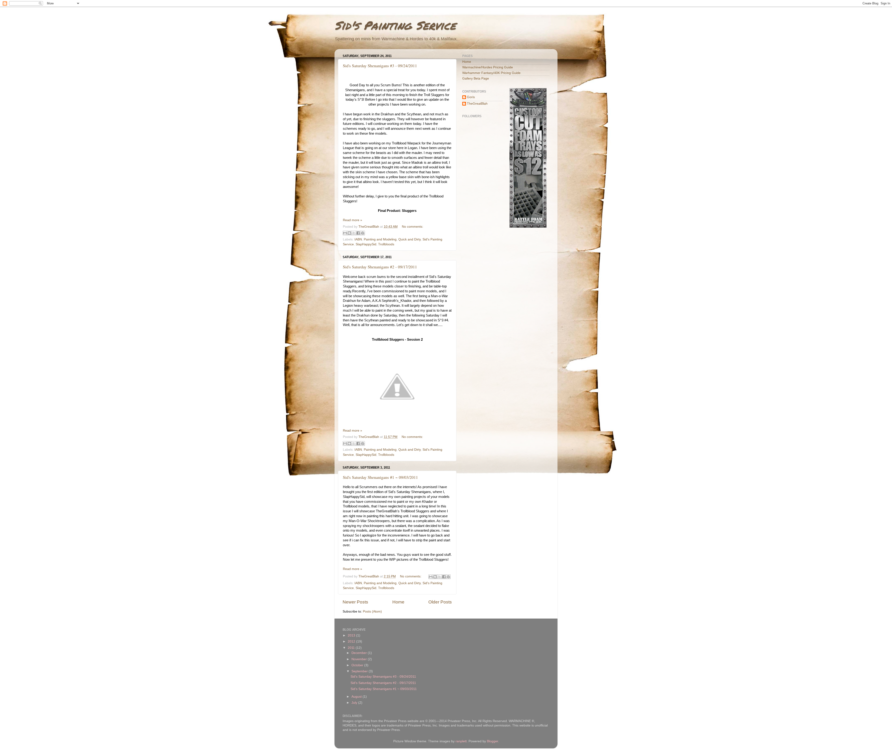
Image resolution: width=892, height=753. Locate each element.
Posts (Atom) (372, 611)
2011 (352, 648)
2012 (352, 641)
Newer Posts (355, 602)
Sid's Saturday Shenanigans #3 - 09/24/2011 (380, 65)
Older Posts (440, 602)
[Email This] (345, 233)
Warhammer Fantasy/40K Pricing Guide (491, 73)
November (359, 659)
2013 (352, 635)
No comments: (412, 226)
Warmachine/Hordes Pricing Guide (487, 67)
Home (398, 602)
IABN (358, 239)
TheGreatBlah (477, 103)
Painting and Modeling (380, 239)
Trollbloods (386, 244)
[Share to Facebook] (358, 233)
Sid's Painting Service (395, 25)
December (359, 653)
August (357, 696)
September (360, 671)
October (357, 665)
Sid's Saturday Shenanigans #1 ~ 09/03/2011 (380, 477)
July (354, 702)
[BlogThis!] (349, 233)
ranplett (461, 741)
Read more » (352, 220)
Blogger (492, 741)
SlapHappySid (366, 244)
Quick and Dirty (409, 239)
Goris (471, 97)
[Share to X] (353, 233)
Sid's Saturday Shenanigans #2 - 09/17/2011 (380, 267)
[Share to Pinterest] (362, 233)
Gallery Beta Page (475, 78)
